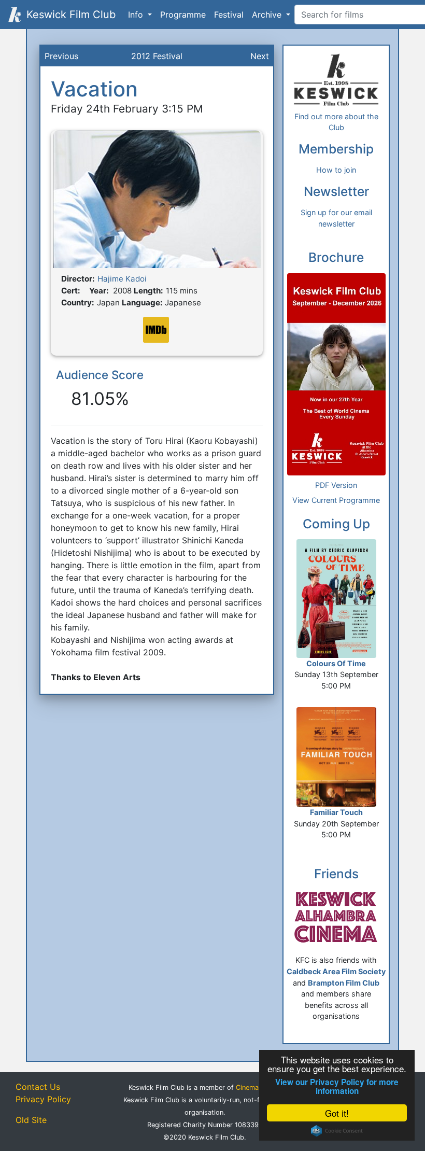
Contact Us (38, 1087)
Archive (268, 14)
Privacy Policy (43, 1099)
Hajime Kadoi (122, 279)
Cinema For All (258, 1087)
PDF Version (336, 485)
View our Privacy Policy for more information (337, 1087)
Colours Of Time (336, 663)
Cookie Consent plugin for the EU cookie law (337, 1130)
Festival (229, 14)
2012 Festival (156, 56)
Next (259, 56)
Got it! (337, 1112)
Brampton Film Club (343, 982)
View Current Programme (336, 500)
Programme (183, 14)
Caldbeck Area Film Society (336, 971)
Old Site (31, 1120)
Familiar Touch (336, 812)
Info (137, 14)
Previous (61, 56)
